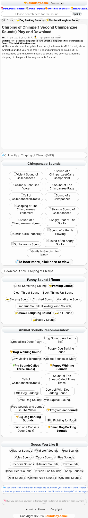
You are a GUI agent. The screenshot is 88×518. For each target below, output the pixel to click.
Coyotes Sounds (70, 477)
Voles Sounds (24, 457)
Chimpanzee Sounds (42, 477)
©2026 (43, 516)
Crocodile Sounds (22, 464)
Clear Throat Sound (26, 292)
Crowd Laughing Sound (34, 313)
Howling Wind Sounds (56, 306)
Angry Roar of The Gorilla (63, 221)
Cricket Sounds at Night (60, 358)
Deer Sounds (16, 477)
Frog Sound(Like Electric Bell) (60, 339)
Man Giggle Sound (69, 299)
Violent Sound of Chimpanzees (27, 176)
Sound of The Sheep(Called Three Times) (62, 379)
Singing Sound (19, 299)
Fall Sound (65, 313)
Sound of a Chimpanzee (62, 197)
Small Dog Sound (29, 399)
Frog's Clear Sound (63, 410)
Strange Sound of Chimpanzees (63, 211)
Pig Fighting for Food (62, 420)
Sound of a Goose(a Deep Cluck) (26, 428)
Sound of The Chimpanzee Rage (62, 186)
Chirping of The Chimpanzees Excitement (27, 209)
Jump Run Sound (27, 306)
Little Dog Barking (26, 393)
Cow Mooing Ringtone (26, 358)
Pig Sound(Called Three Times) (27, 367)
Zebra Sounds (45, 457)
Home (41, 509)
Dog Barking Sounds (31, 20)
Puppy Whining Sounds (63, 367)
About (29, 509)
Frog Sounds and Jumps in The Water (27, 408)
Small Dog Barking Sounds (63, 428)
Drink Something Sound (30, 285)
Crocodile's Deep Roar (26, 341)
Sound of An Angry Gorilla (61, 242)
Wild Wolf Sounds (46, 450)
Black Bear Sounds (18, 471)
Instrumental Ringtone (14, 8)
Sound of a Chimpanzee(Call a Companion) (61, 174)
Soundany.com (37, 3)
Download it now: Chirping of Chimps (28, 271)
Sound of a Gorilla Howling (61, 231)
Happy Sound (45, 319)
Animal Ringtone (36, 8)
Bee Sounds (66, 457)
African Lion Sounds (48, 471)
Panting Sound (62, 285)
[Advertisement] (44, 104)
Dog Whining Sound (27, 352)
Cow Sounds (70, 464)
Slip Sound (8, 20)
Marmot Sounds (47, 464)
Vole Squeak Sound (57, 399)
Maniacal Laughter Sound (64, 20)
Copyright (56, 509)
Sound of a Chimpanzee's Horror (26, 221)
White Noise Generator (59, 8)
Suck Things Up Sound (58, 292)
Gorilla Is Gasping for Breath (45, 252)
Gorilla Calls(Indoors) (27, 233)
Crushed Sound (43, 299)
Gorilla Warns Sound (27, 244)
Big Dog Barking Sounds (30, 418)
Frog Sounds (70, 450)
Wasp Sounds (73, 471)
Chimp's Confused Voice (27, 186)
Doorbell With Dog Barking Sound (57, 391)
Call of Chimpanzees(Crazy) (26, 197)
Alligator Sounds (21, 450)
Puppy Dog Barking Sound (61, 350)
